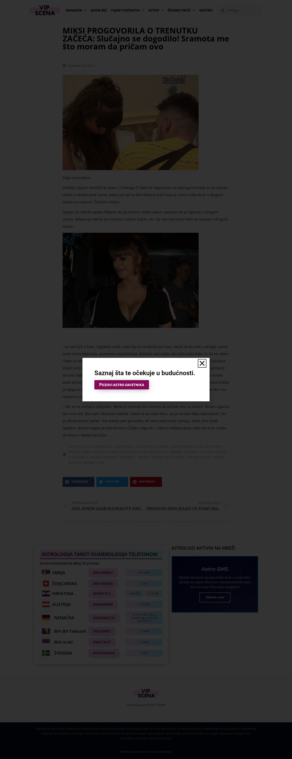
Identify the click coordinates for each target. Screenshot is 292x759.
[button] (202, 363)
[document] (146, 379)
